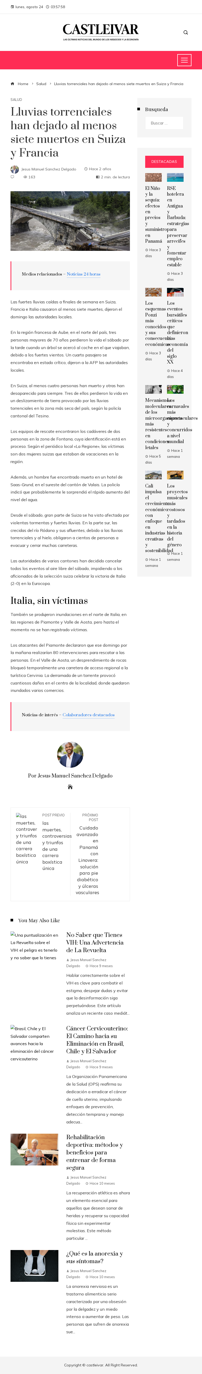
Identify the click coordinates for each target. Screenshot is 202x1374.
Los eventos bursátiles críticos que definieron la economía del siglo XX (177, 332)
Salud (16, 99)
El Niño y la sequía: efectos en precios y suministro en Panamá (156, 215)
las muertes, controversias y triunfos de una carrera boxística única (57, 842)
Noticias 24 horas (83, 274)
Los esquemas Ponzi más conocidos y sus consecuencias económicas (160, 324)
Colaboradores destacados (89, 715)
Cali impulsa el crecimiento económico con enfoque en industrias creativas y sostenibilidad (159, 518)
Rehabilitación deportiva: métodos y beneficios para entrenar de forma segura (94, 1153)
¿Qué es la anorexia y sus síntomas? (94, 1257)
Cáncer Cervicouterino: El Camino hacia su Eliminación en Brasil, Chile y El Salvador (97, 1040)
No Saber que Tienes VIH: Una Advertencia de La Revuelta (95, 942)
